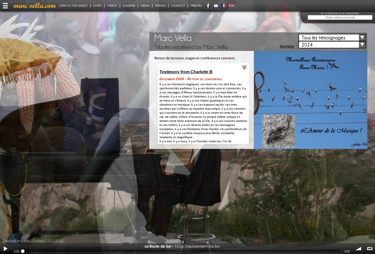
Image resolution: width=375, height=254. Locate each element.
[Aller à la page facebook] (208, 5)
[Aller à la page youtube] (215, 5)
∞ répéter (369, 248)
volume (358, 248)
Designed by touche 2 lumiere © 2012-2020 (33, 241)
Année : (288, 46)
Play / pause (5, 248)
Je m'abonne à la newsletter (340, 13)
